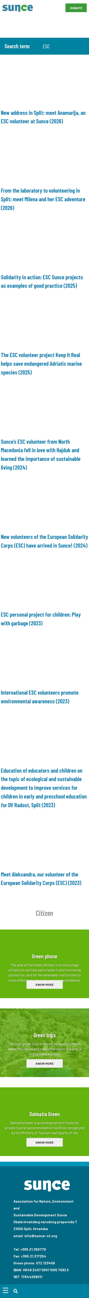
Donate (76, 8)
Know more (45, 984)
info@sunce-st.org (40, 1236)
